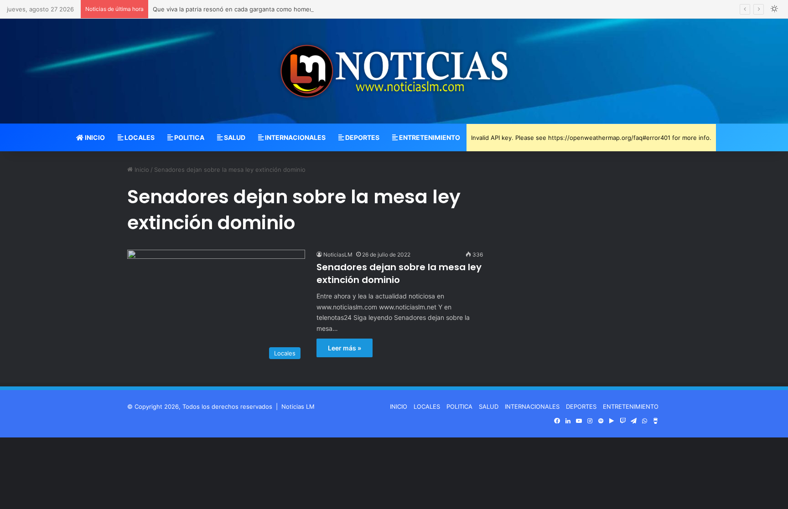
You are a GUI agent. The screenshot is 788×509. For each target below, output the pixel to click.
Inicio (141, 169)
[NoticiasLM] (394, 71)
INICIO (94, 137)
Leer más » (344, 348)
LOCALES (139, 137)
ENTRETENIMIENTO (429, 137)
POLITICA (188, 137)
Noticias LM (298, 406)
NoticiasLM (338, 254)
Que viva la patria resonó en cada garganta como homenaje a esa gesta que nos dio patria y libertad (295, 9)
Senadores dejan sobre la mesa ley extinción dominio (399, 273)
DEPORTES (361, 137)
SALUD (234, 137)
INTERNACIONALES (295, 137)
